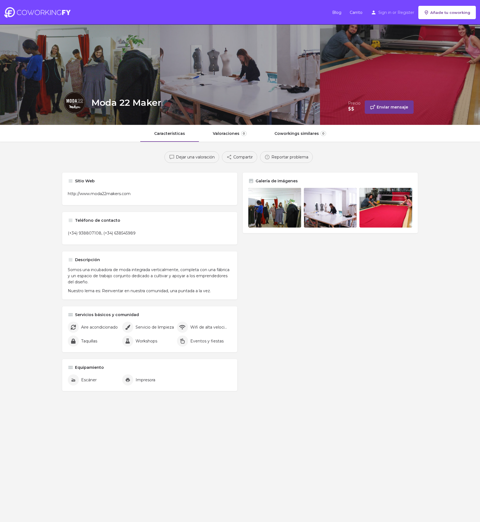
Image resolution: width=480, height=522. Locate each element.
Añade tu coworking (450, 12)
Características (169, 133)
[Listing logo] (75, 103)
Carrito (356, 12)
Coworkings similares (299, 133)
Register (406, 12)
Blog (336, 12)
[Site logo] (38, 11)
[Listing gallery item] (274, 208)
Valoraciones (229, 133)
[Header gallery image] (80, 62)
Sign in (384, 12)
